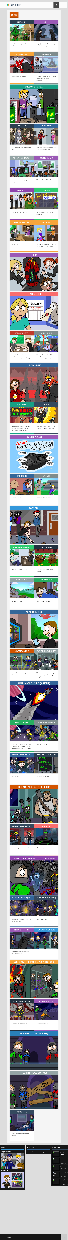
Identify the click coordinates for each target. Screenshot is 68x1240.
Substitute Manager (46, 158)
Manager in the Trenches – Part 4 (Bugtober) (23, 755)
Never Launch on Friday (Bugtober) (34, 683)
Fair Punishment (34, 365)
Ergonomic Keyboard (34, 436)
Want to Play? (46, 222)
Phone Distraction (34, 611)
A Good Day (4, 1170)
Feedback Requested (34, 294)
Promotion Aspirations (21, 222)
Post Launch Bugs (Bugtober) (46, 651)
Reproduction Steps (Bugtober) (46, 755)
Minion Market (46, 54)
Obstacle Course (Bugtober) (22, 1001)
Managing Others (46, 126)
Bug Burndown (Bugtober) (46, 722)
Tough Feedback (6, 1151)
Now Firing (46, 190)
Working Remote (22, 1112)
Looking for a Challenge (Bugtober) (23, 897)
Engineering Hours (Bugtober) (46, 897)
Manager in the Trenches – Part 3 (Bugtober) (23, 826)
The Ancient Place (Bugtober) (34, 1072)
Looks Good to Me (46, 826)
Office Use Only (21, 22)
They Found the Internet (21, 930)
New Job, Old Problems (22, 722)
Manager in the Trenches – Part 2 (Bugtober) (34, 858)
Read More (21, 31)
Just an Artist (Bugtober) (46, 930)
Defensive (46, 404)
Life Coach (46, 476)
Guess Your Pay (21, 404)
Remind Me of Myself (21, 333)
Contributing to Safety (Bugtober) (34, 787)
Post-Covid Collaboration (21, 158)
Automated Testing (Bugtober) (34, 1033)
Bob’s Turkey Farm (46, 547)
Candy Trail (34, 508)
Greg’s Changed (21, 190)
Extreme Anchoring (46, 333)
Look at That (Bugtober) (21, 651)
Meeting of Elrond (21, 126)
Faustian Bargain (21, 54)
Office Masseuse (22, 476)
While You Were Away (34, 86)
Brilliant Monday (46, 580)
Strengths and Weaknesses (21, 547)
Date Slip (46, 22)
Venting (34, 254)
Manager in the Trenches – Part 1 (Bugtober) (34, 962)
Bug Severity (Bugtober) (46, 1001)
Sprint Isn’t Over (21, 580)
